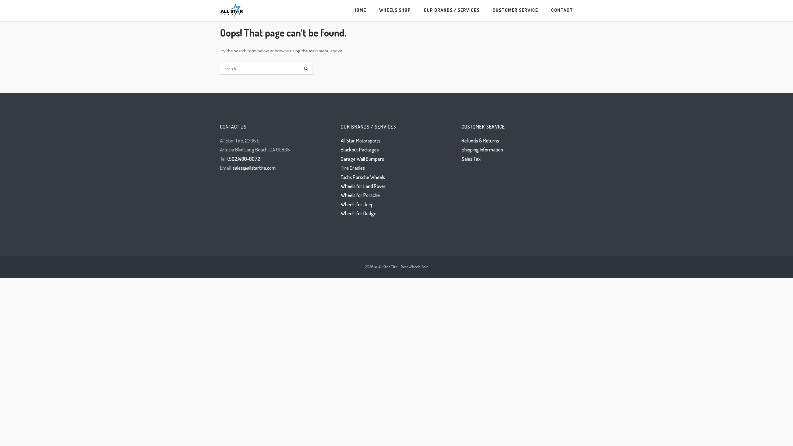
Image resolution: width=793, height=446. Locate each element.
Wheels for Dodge (358, 213)
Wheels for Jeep (357, 204)
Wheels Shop (395, 10)
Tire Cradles (353, 167)
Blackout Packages (360, 149)
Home (359, 10)
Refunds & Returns (480, 140)
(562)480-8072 (243, 158)
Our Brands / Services (452, 10)
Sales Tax (471, 158)
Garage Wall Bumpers (362, 158)
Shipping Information (482, 149)
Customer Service (515, 10)
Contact (562, 10)
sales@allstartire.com (254, 167)
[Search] (306, 69)
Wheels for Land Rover (363, 186)
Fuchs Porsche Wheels (363, 177)
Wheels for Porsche (360, 195)
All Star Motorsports (360, 140)
